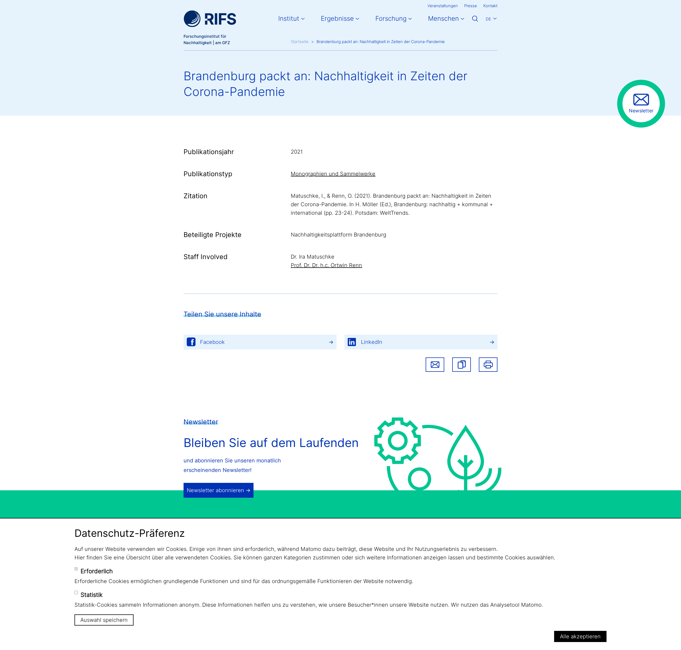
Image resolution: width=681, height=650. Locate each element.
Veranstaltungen (442, 5)
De (488, 19)
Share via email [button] (435, 364)
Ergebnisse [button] (337, 18)
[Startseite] (210, 18)
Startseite (300, 41)
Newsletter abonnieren (215, 490)
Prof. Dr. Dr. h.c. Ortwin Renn (326, 265)
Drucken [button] (488, 364)
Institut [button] (288, 18)
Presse (470, 5)
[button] (461, 364)
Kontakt (490, 5)
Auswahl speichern (104, 620)
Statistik (92, 595)
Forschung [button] (390, 18)
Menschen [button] (443, 18)
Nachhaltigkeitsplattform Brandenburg (338, 234)
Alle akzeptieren (580, 636)
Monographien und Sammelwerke (333, 174)
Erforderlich (97, 571)
